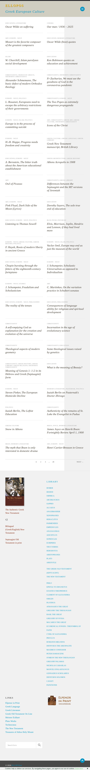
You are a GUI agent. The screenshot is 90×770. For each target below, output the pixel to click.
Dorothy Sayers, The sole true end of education (63, 207)
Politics (22, 98)
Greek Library (66, 180)
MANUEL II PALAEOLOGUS (58, 669)
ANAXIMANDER (53, 511)
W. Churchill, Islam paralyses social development (21, 62)
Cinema (50, 23)
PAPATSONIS (52, 685)
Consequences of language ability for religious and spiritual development (65, 309)
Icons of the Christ (57, 125)
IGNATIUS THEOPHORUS (57, 591)
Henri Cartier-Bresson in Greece (65, 447)
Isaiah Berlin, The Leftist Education (19, 412)
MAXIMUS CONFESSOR (56, 650)
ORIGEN (50, 599)
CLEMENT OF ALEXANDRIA (58, 595)
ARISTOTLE (51, 562)
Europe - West (15, 38)
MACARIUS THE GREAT (56, 622)
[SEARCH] (39, 745)
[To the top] (82, 760)
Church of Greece (26, 75)
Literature (21, 23)
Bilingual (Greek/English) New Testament (14, 529)
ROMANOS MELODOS (56, 642)
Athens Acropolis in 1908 (61, 162)
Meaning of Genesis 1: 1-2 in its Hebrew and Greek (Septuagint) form (23, 374)
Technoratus (10, 725)
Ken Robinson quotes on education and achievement (62, 62)
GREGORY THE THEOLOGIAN (59, 610)
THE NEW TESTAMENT (56, 577)
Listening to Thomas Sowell (20, 223)
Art (7, 38)
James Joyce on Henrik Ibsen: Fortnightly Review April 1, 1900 (65, 431)
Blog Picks (52, 220)
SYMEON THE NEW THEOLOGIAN (61, 658)
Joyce (55, 425)
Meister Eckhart (12, 717)
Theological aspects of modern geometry (22, 350)
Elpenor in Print (12, 703)
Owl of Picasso (13, 183)
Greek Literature (12, 710)
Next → (80, 462)
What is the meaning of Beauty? (64, 367)
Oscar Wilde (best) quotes (61, 41)
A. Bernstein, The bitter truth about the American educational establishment (23, 165)
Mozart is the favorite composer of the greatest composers (23, 43)
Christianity (11, 75)
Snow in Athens (14, 429)
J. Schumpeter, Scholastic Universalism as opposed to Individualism (62, 269)
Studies (22, 283)
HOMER (50, 488)
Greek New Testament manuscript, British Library (62, 145)
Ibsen (49, 425)
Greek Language (69, 138)
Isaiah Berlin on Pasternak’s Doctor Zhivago (63, 394)
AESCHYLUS (52, 535)
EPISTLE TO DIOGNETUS (57, 587)
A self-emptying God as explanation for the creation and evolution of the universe (23, 330)
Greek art (68, 120)
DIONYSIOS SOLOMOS (56, 677)
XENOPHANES (53, 515)
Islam (8, 56)
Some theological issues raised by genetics (64, 350)
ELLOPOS (14, 5)
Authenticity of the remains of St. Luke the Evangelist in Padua (65, 412)
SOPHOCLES (52, 539)
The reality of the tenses (18, 305)
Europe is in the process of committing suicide (20, 125)
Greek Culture (54, 138)
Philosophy (34, 302)
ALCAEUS (51, 508)
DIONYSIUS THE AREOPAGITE (59, 646)
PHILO (49, 583)
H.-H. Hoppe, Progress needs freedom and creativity (21, 143)
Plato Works (10, 721)
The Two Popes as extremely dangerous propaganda (62, 103)
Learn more (79, 768)
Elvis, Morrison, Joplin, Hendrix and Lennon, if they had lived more (65, 227)
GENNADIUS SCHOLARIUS (58, 673)
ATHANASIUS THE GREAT (57, 607)
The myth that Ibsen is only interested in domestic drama (21, 449)
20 (53, 462)
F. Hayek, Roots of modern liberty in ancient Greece (24, 249)
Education (10, 23)
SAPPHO (50, 504)
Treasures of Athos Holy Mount (19, 732)
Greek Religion (20, 365)
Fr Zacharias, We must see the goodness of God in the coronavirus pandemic (64, 82)
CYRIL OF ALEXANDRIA (57, 634)
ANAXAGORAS (53, 531)
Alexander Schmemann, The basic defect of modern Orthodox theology (23, 83)
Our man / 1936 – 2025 (60, 26)
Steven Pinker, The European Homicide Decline (21, 394)
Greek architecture (56, 158)
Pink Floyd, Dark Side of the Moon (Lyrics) (21, 207)
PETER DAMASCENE (55, 654)
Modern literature (66, 38)
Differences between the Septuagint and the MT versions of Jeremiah (65, 187)
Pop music (62, 220)
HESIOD (50, 492)
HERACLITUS (52, 519)
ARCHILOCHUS (53, 500)
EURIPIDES (51, 543)
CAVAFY (50, 681)
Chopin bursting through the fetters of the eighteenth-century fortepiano (23, 269)
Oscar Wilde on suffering (19, 26)
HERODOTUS (52, 551)
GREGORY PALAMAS (55, 661)
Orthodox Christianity (16, 76)
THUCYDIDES (52, 547)
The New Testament (14, 728)
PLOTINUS (51, 603)
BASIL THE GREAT (54, 614)
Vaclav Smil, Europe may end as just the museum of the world (65, 247)
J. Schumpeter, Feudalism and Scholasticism (22, 289)
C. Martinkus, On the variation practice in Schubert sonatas (64, 289)
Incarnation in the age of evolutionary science (61, 329)
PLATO (49, 558)
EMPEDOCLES (52, 527)
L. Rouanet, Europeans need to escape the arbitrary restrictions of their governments (23, 105)
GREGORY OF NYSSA (55, 618)
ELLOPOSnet (17, 765)
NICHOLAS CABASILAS (56, 665)
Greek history (73, 158)
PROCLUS (51, 638)
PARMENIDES (52, 523)
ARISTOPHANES (53, 555)
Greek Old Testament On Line (18, 714)
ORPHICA (50, 496)
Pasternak (70, 389)
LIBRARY (52, 481)
